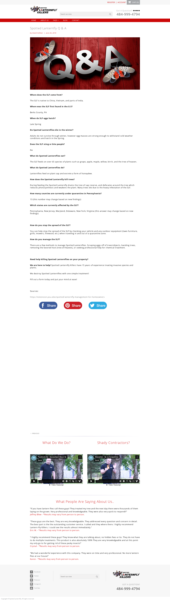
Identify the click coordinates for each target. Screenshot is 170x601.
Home (33, 20)
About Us (45, 20)
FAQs (55, 20)
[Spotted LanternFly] (44, 10)
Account (122, 2)
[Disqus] (85, 343)
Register (111, 2)
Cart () (135, 2)
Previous (35, 433)
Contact (75, 20)
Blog (65, 20)
